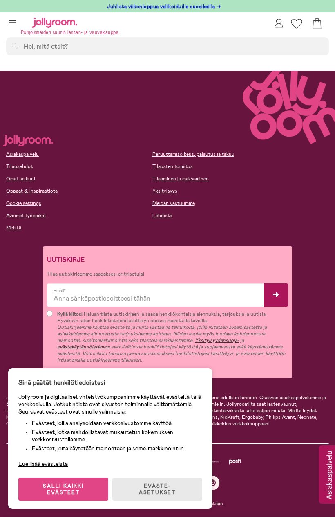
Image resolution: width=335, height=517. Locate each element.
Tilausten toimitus (172, 166)
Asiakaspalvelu (22, 154)
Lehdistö (162, 215)
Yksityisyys (164, 191)
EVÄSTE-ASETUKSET (157, 489)
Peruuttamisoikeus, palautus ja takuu (193, 154)
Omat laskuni (20, 178)
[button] (12, 22)
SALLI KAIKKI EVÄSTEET (63, 489)
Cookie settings (23, 203)
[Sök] (14, 45)
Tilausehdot (19, 166)
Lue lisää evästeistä (43, 464)
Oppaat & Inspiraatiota (32, 191)
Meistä (13, 228)
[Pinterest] (212, 483)
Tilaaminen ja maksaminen (180, 178)
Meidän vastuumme (173, 203)
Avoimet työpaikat (26, 215)
